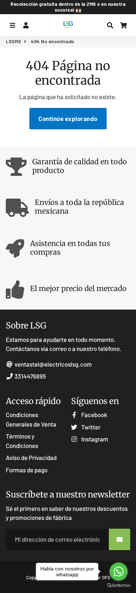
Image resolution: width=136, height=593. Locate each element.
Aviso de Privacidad (31, 457)
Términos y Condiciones (22, 440)
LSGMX (13, 41)
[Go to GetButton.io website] (118, 585)
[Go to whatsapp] (119, 571)
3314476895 (29, 376)
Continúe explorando (68, 118)
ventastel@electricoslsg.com (52, 364)
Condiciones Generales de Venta (31, 419)
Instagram (94, 439)
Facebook (93, 414)
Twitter (90, 427)
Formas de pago (27, 469)
